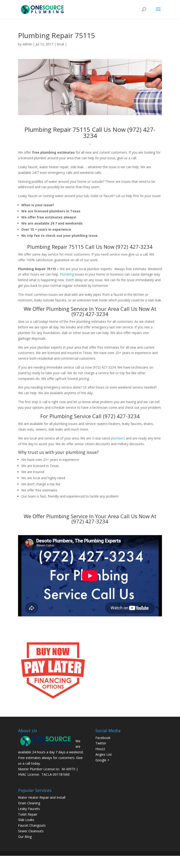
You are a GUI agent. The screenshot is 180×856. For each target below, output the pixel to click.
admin (27, 44)
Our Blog (25, 836)
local (60, 44)
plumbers (118, 438)
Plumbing (67, 274)
